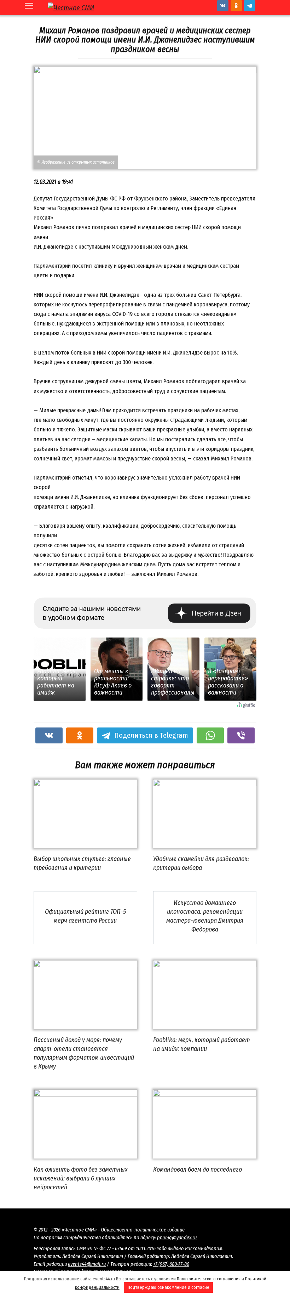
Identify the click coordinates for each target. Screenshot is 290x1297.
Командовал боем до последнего (197, 1169)
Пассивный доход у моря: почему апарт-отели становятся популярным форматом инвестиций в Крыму (84, 1053)
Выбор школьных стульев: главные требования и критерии (82, 863)
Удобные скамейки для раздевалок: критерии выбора (201, 863)
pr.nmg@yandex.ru (177, 1238)
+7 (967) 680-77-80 (171, 1264)
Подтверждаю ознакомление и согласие (168, 1287)
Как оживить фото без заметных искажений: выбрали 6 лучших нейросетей (81, 1178)
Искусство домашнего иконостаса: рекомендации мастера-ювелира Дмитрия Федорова (204, 916)
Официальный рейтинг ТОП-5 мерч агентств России (85, 916)
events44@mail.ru (87, 1264)
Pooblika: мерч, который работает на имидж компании (201, 1044)
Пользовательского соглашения (208, 1278)
